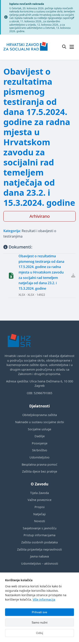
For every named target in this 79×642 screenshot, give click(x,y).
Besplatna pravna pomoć (39, 464)
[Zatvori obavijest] (73, 17)
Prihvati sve (39, 612)
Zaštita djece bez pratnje (39, 471)
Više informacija (44, 599)
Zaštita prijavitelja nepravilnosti (39, 549)
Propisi (40, 507)
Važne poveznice (39, 500)
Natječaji (39, 514)
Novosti (39, 521)
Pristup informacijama (39, 535)
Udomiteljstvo (39, 457)
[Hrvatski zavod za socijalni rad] (25, 53)
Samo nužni (39, 622)
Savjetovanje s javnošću (39, 528)
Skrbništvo (39, 450)
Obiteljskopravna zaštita (39, 415)
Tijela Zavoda (39, 493)
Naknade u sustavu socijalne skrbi (39, 422)
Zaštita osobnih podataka (39, 542)
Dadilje (40, 436)
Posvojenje (39, 443)
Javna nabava (39, 556)
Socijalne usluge (39, 429)
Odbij (39, 633)
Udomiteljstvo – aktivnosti (39, 563)
